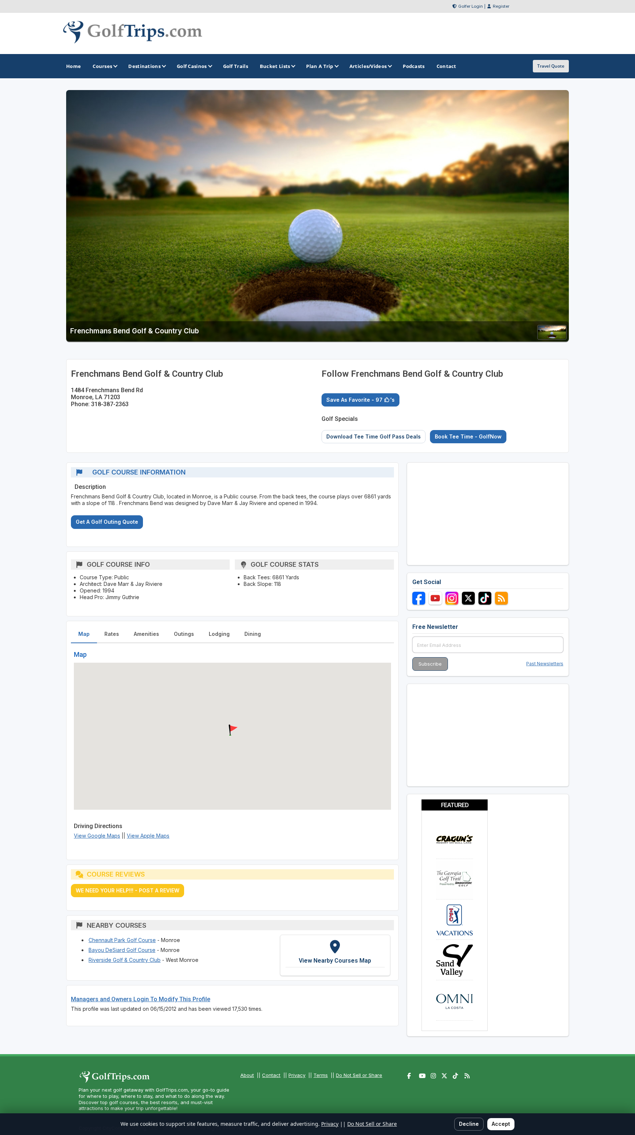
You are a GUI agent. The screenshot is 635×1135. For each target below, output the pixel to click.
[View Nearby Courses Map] (335, 955)
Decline (469, 1124)
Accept (501, 1124)
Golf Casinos (192, 66)
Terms (320, 1075)
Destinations (144, 66)
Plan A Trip (319, 66)
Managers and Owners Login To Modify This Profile (140, 999)
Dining (252, 634)
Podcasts (413, 66)
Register (501, 6)
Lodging (219, 634)
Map (84, 634)
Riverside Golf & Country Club (125, 960)
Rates (111, 634)
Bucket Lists (275, 66)
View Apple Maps (148, 836)
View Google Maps (97, 836)
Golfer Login (470, 6)
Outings (184, 634)
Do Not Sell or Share (359, 1075)
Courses (102, 66)
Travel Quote (550, 66)
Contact (271, 1075)
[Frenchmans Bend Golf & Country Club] (552, 337)
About (247, 1075)
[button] (232, 730)
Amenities (146, 634)
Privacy (296, 1075)
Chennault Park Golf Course (122, 940)
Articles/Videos (368, 66)
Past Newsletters (544, 663)
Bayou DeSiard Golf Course (122, 950)
